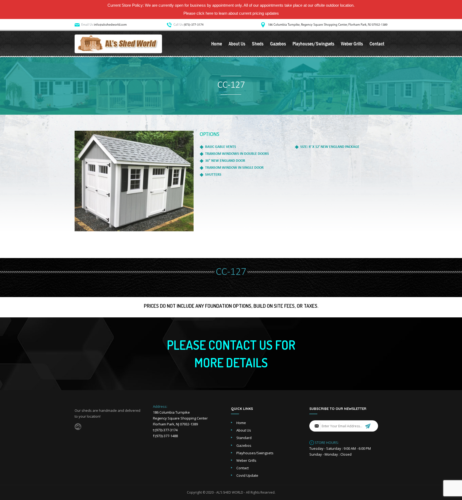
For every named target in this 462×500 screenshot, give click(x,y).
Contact (376, 44)
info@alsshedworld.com (110, 24)
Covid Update (247, 475)
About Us (237, 44)
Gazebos (278, 44)
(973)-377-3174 (193, 24)
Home (216, 44)
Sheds (257, 44)
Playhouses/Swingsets (313, 44)
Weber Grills (352, 44)
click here (205, 13)
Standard (244, 437)
